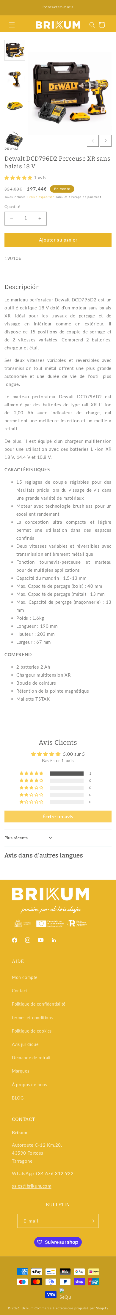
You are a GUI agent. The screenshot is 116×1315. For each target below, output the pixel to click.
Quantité (12, 206)
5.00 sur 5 (74, 754)
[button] (11, 24)
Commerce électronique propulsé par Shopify (71, 1308)
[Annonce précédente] (11, 7)
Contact (20, 990)
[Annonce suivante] (105, 7)
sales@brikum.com (31, 1185)
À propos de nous (29, 1084)
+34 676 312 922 (54, 1173)
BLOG (17, 1097)
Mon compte (24, 977)
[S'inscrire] (91, 1221)
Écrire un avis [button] (58, 816)
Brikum (27, 1308)
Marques (20, 1070)
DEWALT (11, 148)
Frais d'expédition (41, 197)
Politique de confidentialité (38, 1003)
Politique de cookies (32, 1030)
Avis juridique (25, 1044)
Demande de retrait (31, 1057)
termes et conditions (32, 1017)
